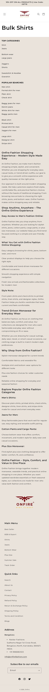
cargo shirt (6, 136)
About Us (9, 585)
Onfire (27, 689)
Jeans (4, 49)
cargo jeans (7, 58)
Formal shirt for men (11, 90)
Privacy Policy (11, 595)
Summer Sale (10, 560)
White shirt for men (10, 110)
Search (8, 580)
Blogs (7, 621)
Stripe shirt (7, 143)
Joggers (5, 64)
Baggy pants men (10, 114)
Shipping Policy (12, 611)
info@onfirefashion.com (16, 657)
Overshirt (6, 77)
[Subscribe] (38, 670)
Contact (8, 590)
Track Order (10, 565)
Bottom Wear (11, 550)
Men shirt (6, 87)
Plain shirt (6, 94)
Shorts (5, 67)
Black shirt (6, 120)
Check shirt (7, 98)
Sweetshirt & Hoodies (11, 73)
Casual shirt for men (11, 127)
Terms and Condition (14, 616)
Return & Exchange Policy (16, 606)
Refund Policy (11, 601)
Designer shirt (8, 140)
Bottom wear (7, 54)
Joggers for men (9, 130)
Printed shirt (7, 123)
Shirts (7, 540)
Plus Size (8, 555)
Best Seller (9, 529)
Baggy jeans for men (11, 103)
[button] (4, 14)
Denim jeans (7, 107)
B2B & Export (10, 534)
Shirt (4, 45)
